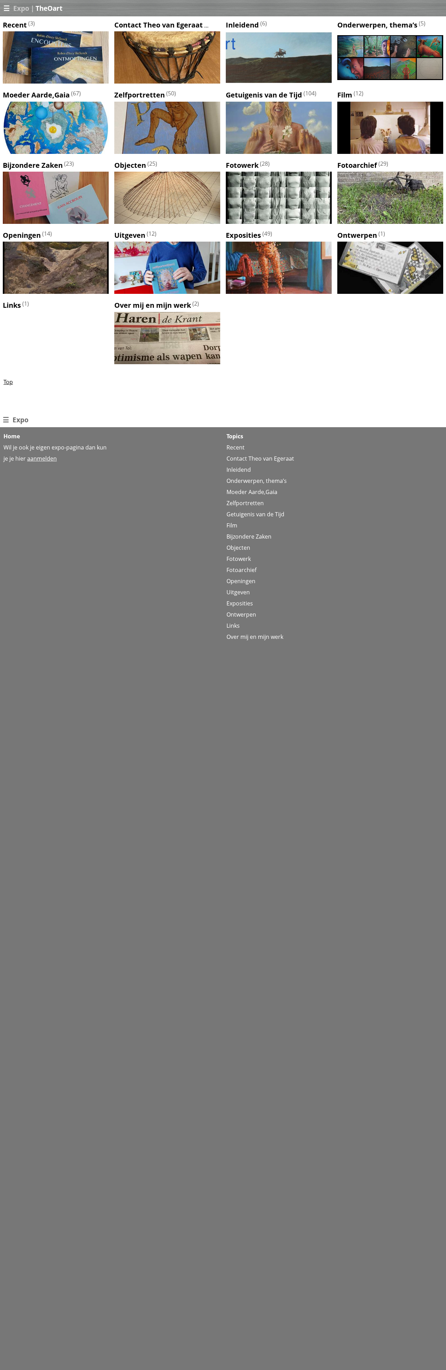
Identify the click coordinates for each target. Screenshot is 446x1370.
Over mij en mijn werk (152, 305)
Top (8, 382)
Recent (15, 25)
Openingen (22, 235)
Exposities (243, 235)
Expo (21, 8)
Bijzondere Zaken (33, 165)
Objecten (130, 165)
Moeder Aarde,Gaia (36, 95)
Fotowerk (242, 165)
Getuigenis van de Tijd (264, 95)
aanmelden (42, 458)
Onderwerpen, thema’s (377, 25)
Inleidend (242, 25)
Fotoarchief (357, 165)
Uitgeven (129, 235)
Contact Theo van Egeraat (158, 25)
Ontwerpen (357, 235)
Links (12, 305)
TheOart (49, 8)
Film (344, 95)
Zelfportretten (139, 95)
